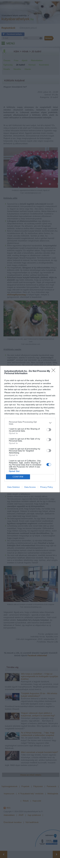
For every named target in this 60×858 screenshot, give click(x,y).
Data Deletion (13, 487)
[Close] (54, 371)
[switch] (48, 429)
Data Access (30, 487)
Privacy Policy (46, 487)
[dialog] (30, 429)
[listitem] (30, 423)
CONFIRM (18, 477)
